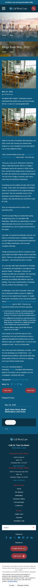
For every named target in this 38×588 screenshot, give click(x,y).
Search (6, 527)
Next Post (30, 390)
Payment (19, 517)
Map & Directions (19, 466)
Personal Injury (19, 502)
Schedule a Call (19, 521)
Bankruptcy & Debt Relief (19, 379)
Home (19, 489)
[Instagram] (23, 538)
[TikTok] (27, 538)
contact (12, 369)
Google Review (17, 548)
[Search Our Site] (33, 527)
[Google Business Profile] (11, 538)
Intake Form (19, 514)
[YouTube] (19, 538)
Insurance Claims (19, 499)
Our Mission (19, 492)
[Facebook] (6, 538)
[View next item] (10, 429)
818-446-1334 (19, 448)
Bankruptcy (19, 495)
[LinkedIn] (32, 538)
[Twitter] (15, 538)
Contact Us (19, 505)
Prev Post (7, 390)
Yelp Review (17, 556)
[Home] (18, 8)
